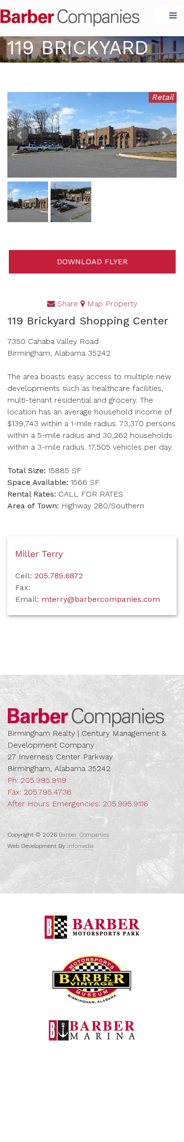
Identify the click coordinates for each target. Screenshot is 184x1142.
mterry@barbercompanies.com (100, 599)
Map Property (111, 303)
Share (66, 303)
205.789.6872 (58, 575)
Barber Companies (70, 18)
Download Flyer (92, 261)
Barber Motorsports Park (92, 927)
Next (164, 135)
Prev (20, 135)
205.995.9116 (125, 803)
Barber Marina (92, 1030)
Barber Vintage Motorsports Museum (92, 979)
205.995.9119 (43, 780)
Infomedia (80, 846)
